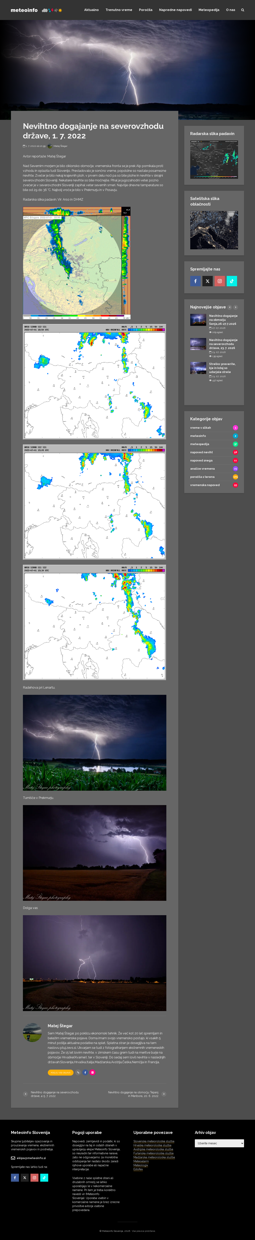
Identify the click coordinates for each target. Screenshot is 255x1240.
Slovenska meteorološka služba (153, 1141)
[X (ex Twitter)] (207, 281)
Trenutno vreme (119, 10)
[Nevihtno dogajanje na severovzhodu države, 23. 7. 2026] (198, 343)
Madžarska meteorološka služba (154, 1157)
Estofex (138, 1169)
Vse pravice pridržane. (144, 1231)
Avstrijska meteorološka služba (153, 1149)
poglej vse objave (61, 1073)
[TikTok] (232, 281)
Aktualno (91, 10)
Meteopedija (209, 10)
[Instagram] (220, 281)
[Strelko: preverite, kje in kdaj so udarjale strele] (198, 367)
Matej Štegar (60, 146)
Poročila (145, 10)
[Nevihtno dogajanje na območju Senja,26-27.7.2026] (198, 319)
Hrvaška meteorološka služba (152, 1145)
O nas (230, 10)
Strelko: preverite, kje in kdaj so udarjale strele (222, 368)
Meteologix (140, 1165)
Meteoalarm (141, 1161)
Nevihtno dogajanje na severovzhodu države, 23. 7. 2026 (223, 344)
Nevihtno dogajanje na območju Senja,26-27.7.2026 (223, 319)
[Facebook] (195, 281)
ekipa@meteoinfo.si (31, 1158)
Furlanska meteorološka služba (153, 1153)
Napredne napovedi (175, 10)
